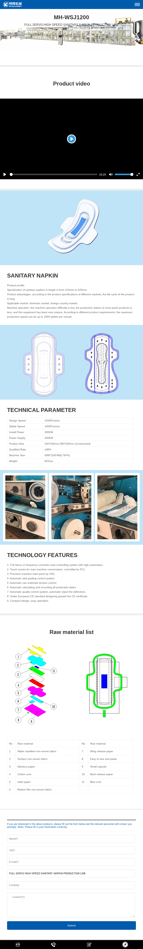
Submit (71, 925)
